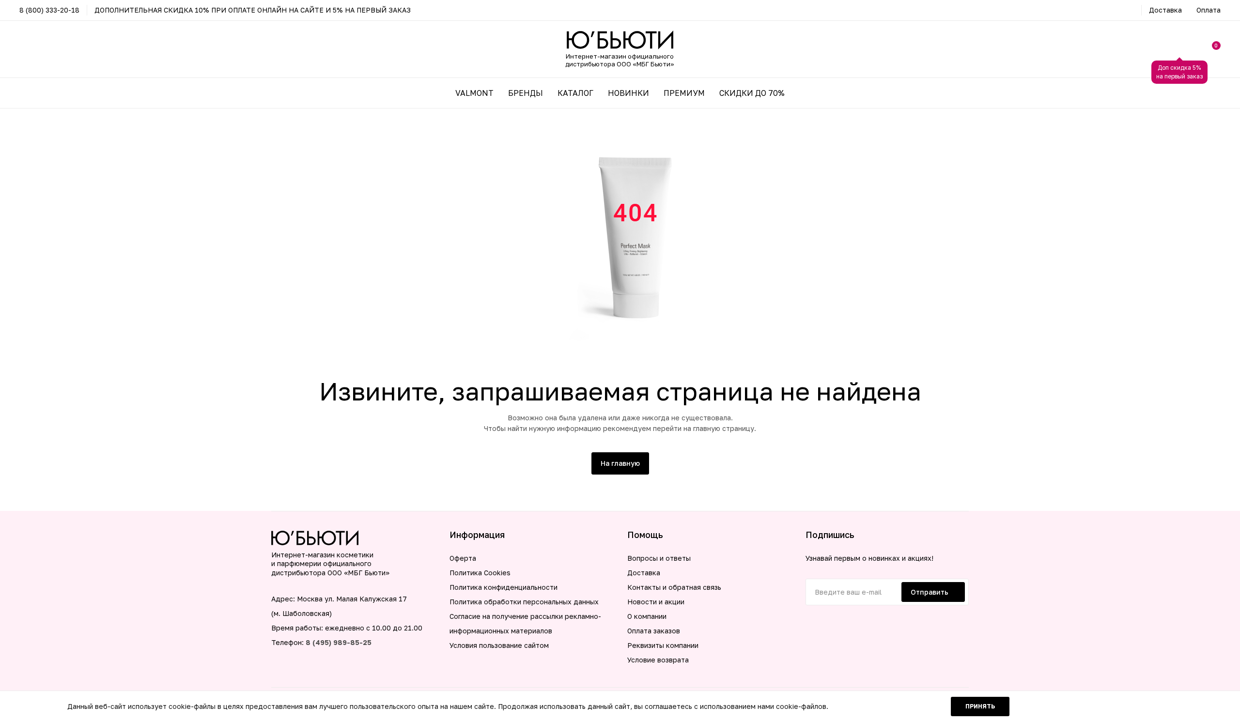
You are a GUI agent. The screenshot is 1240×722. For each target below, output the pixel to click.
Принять (980, 706)
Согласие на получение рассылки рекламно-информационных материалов (525, 623)
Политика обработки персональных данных (524, 602)
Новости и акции (655, 602)
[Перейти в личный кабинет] (1179, 49)
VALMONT (474, 93)
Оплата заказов (653, 631)
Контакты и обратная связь (674, 587)
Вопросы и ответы (659, 558)
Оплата (1208, 10)
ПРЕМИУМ (684, 93)
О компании (646, 616)
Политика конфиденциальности (504, 587)
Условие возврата (658, 660)
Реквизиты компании (662, 645)
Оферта (463, 558)
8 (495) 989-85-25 (339, 642)
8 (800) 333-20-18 (49, 10)
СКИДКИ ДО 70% (752, 93)
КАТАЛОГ (575, 93)
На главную (620, 463)
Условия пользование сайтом (499, 645)
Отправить (929, 592)
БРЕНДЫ (525, 93)
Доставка (1165, 10)
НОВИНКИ (628, 93)
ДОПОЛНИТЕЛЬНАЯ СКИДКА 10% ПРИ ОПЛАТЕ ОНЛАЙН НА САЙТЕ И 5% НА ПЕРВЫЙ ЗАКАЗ (252, 10)
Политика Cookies (480, 572)
